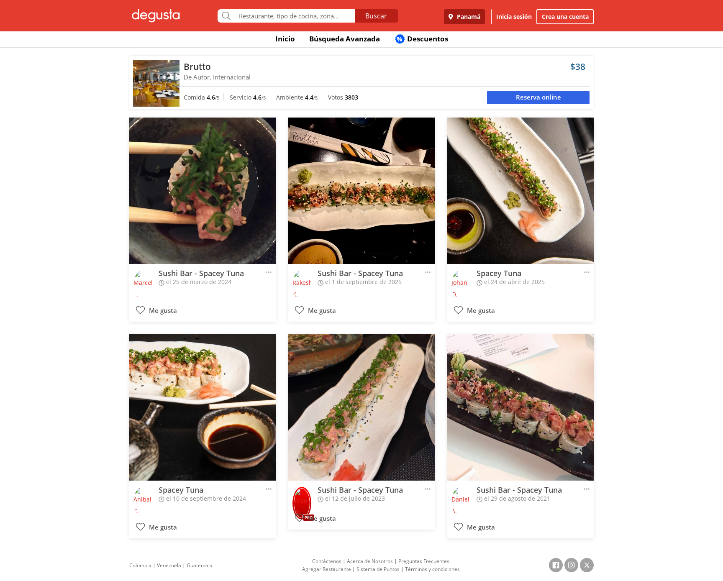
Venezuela (169, 565)
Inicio (285, 39)
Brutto (197, 66)
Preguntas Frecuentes (423, 561)
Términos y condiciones (432, 569)
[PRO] (301, 497)
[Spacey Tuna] (520, 191)
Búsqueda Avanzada (344, 39)
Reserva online (538, 97)
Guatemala (200, 565)
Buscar (376, 15)
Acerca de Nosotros (370, 561)
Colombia (140, 565)
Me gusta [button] (162, 310)
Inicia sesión (514, 16)
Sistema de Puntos (378, 569)
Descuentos (422, 39)
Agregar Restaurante (326, 569)
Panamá (467, 16)
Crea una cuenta (565, 16)
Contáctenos (326, 561)
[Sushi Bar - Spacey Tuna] (202, 191)
